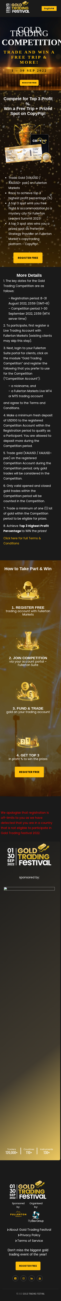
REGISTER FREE (29, 82)
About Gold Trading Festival (30, 1229)
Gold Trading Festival (34, 1293)
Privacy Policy (30, 1235)
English (48, 8)
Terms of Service (30, 1241)
